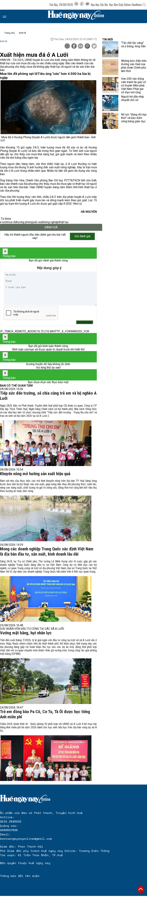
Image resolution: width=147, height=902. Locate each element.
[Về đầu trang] (140, 889)
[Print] (67, 46)
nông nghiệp (51, 222)
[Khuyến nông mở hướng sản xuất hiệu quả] (45, 518)
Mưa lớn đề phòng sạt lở (18, 74)
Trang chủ (9, 33)
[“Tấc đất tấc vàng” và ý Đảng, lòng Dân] (110, 49)
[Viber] (87, 46)
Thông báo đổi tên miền (19, 876)
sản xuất (38, 222)
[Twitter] (94, 46)
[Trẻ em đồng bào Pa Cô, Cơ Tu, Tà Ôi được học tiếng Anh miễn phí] (45, 758)
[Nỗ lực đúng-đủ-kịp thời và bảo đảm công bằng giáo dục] (110, 121)
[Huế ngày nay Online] (78, 16)
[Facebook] (82, 5)
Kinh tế (22, 33)
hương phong (24, 222)
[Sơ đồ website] (76, 5)
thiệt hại (63, 222)
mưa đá (11, 222)
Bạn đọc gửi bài (99, 5)
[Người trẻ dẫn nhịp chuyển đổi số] (110, 103)
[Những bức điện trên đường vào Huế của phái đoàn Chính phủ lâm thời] (110, 67)
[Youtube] (87, 5)
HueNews (137, 5)
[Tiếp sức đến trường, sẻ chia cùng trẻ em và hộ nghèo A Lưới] (45, 443)
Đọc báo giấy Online (120, 5)
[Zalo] (80, 46)
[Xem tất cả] (6, 16)
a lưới (3, 222)
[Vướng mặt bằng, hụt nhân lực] (45, 681)
